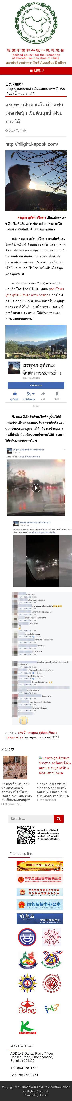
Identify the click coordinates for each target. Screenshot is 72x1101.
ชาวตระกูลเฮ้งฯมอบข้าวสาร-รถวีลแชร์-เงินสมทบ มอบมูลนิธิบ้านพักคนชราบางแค (53, 790)
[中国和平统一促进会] (39, 870)
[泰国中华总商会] (39, 946)
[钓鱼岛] (39, 923)
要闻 (18, 84)
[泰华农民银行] (37, 1034)
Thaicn (44, 1095)
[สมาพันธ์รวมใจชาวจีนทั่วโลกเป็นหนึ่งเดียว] (36, 44)
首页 (8, 84)
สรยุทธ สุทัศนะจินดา (31, 217)
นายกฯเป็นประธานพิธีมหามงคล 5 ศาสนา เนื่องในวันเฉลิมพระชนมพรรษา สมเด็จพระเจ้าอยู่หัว (16, 792)
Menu (39, 70)
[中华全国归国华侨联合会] (39, 884)
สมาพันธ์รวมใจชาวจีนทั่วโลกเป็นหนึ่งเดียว (44, 1087)
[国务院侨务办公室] (39, 909)
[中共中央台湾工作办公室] (39, 895)
